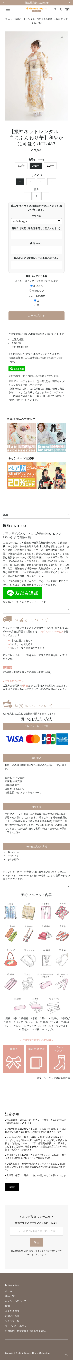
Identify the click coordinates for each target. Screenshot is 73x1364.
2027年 (21, 166)
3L (51, 181)
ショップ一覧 (12, 1321)
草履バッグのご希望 (36, 276)
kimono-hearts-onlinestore (36, 1353)
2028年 (35, 166)
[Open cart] (66, 9)
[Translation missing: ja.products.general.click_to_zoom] (62, 37)
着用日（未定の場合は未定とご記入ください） (36, 228)
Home (8, 19)
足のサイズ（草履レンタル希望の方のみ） (36, 258)
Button (12, 1187)
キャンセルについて (15, 1301)
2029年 (50, 166)
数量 (36, 189)
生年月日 (36, 216)
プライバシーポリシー (17, 1326)
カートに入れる (36, 315)
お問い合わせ (12, 1316)
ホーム (8, 1291)
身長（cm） (36, 243)
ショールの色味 (36, 296)
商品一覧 (10, 1296)
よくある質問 (12, 1311)
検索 (7, 1306)
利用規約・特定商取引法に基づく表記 (25, 1331)
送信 (36, 1242)
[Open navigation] (8, 9)
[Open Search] (55, 9)
